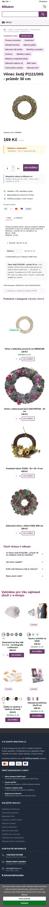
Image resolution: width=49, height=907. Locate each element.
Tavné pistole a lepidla (14, 68)
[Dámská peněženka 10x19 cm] (37, 680)
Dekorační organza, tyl (14, 63)
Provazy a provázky (12, 40)
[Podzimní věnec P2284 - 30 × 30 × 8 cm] (24, 445)
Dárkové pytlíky (30, 45)
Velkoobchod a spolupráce (13, 838)
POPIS (9, 218)
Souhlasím (24, 903)
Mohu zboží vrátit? (14, 576)
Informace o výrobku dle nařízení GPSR (22, 291)
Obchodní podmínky (10, 813)
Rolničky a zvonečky (35, 49)
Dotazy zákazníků (9, 827)
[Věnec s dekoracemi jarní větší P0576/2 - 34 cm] (24, 386)
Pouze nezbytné (24, 898)
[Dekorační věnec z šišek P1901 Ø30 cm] (24, 503)
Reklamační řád (8, 816)
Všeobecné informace (11, 809)
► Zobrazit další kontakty (13, 875)
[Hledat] (43, 14)
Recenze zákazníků (10, 831)
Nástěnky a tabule (23, 54)
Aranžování (29, 40)
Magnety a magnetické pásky (16, 59)
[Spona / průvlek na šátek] (37, 616)
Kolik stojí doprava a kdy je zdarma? (22, 569)
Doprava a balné (8, 823)
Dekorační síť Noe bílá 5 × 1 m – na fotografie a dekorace (12, 644)
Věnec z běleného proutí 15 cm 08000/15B (24, 349)
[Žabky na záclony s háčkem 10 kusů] (13, 680)
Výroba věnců (26, 36)
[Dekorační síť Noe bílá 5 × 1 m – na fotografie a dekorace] (13, 616)
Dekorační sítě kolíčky (13, 49)
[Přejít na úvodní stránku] (5, 29)
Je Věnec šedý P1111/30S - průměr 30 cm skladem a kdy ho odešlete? (22, 554)
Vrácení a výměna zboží (12, 820)
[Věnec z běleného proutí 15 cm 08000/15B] (24, 326)
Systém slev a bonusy (11, 834)
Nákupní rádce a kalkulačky (13, 841)
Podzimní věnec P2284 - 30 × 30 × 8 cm (24, 468)
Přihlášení (43, 1)
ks (18, 168)
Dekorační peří (32, 68)
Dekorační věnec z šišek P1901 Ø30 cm (24, 526)
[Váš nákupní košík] (44, 6)
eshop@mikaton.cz (14, 868)
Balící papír (31, 63)
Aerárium (8, 54)
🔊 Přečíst (18, 218)
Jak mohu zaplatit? (14, 562)
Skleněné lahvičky (12, 45)
